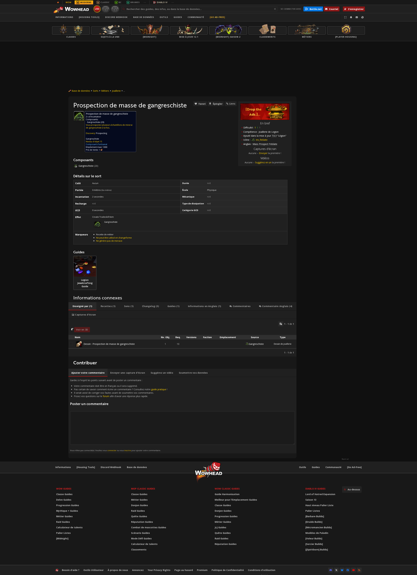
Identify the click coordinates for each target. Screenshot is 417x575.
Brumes (135, 2)
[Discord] (330, 570)
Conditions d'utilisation (261, 570)
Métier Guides (64, 516)
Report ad (345, 459)
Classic (105, 2)
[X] (336, 570)
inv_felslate (261, 139)
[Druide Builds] (313, 521)
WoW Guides (63, 488)
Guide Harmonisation (227, 494)
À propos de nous (118, 570)
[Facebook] (347, 570)
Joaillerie (116, 90)
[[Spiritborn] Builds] (316, 549)
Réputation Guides (142, 521)
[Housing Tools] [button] (89, 17)
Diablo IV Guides (315, 488)
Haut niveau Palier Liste (319, 505)
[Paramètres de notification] (351, 17)
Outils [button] (164, 17)
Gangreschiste (93, 122)
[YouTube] (353, 570)
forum (106, 396)
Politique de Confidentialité (228, 570)
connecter (111, 450)
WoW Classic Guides (227, 488)
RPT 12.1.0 (106, 9)
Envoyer (263, 153)
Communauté (196, 17)
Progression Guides (67, 505)
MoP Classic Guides (143, 488)
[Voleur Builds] (313, 538)
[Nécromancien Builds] (318, 527)
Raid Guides (63, 521)
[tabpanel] (182, 338)
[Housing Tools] (86, 467)
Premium (202, 570)
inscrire (127, 450)
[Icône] (79, 116)
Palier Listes (63, 532)
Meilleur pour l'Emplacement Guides (236, 499)
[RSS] (359, 570)
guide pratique (158, 389)
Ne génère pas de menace (109, 240)
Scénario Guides (140, 532)
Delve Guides (63, 499)
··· (145, 2)
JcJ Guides (220, 527)
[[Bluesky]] (342, 570)
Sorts (95, 90)
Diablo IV (162, 2)
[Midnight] (62, 538)
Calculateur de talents (69, 527)
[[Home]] (72, 9)
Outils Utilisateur (93, 570)
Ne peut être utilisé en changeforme (114, 237)
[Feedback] (356, 17)
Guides (178, 17)
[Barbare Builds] (314, 516)
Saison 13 (310, 499)
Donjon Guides (139, 505)
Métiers (105, 90)
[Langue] (362, 17)
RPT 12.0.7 (115, 9)
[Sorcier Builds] (314, 544)
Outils (302, 467)
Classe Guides (64, 494)
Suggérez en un (263, 162)
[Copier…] (280, 323)
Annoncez (138, 570)
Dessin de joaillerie (282, 344)
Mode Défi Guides (141, 538)
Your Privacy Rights (159, 570)
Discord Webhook (116, 17)
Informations (64, 17)
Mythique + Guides (67, 510)
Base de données (143, 17)
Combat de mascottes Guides (148, 527)
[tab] (82, 306)
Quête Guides (139, 516)
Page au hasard (183, 570)
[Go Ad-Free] (217, 17)
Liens (232, 103)
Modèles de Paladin (316, 532)
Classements (138, 549)
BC (120, 2)
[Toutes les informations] (58, 2)
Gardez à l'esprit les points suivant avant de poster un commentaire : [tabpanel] (118, 415)
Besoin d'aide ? (70, 570)
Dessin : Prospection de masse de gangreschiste (109, 343)
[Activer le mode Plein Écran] (345, 17)
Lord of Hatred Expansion (320, 494)
